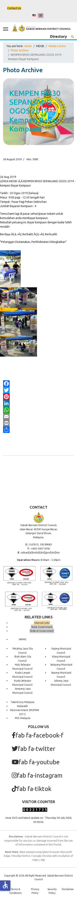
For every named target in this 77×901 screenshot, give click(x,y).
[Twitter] (38, 390)
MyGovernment (19, 710)
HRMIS (22, 639)
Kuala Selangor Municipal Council (22, 682)
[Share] (38, 429)
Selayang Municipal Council (61, 666)
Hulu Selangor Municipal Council (22, 666)
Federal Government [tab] (42, 631)
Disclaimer (68, 889)
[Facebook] (38, 383)
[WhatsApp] (38, 410)
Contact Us (14, 8)
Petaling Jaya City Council (23, 650)
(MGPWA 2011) (29, 712)
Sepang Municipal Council (61, 674)
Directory (58, 36)
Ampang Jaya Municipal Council (22, 690)
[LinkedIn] (38, 403)
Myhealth (22, 706)
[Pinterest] (38, 396)
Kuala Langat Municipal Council (22, 674)
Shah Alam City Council (22, 658)
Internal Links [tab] (41, 623)
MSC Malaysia (22, 718)
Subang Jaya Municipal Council (61, 682)
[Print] (38, 423)
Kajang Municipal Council (61, 650)
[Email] (38, 416)
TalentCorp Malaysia (22, 702)
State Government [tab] (42, 627)
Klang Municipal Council (61, 658)
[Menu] (5, 29)
